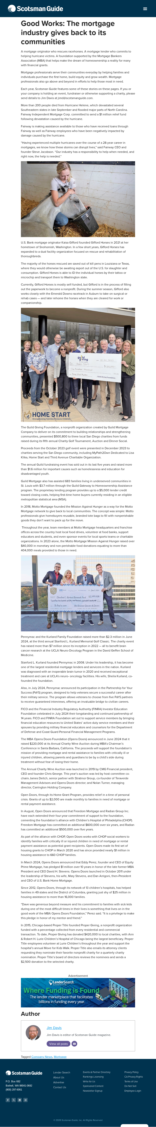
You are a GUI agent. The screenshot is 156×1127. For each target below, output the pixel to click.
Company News (41, 1057)
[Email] (74, 1044)
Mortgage (60, 1057)
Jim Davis (54, 1027)
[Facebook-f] (8, 1100)
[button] (145, 9)
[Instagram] (25, 1100)
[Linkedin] (20, 1100)
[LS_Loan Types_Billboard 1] (78, 1006)
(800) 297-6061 (14, 1089)
